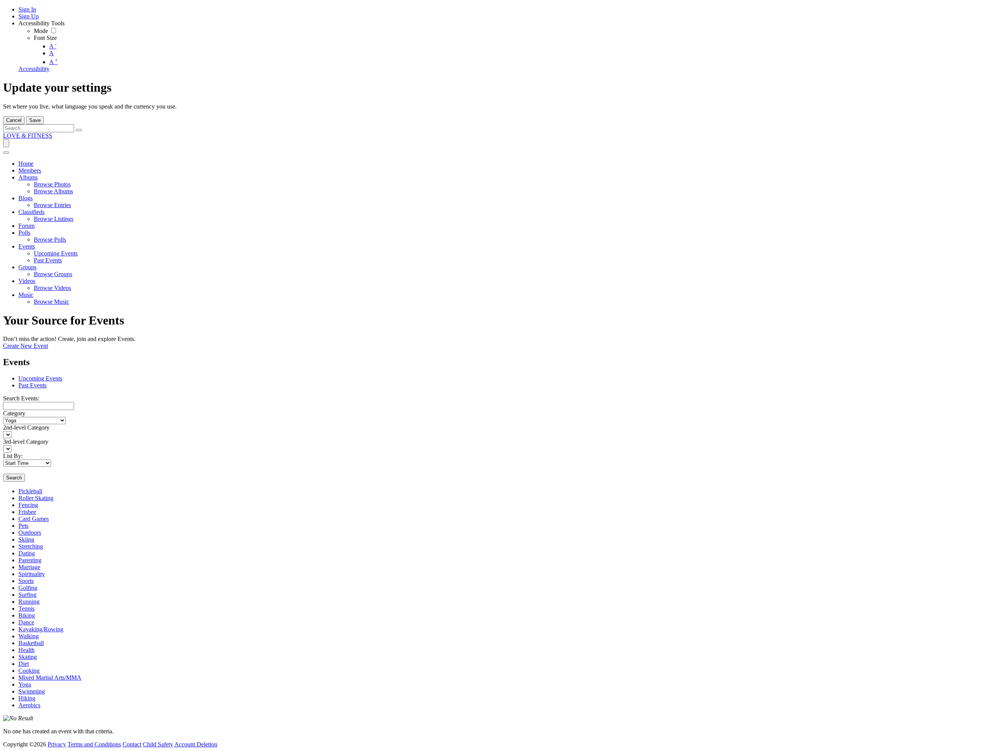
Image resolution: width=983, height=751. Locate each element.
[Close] (6, 153)
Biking (26, 615)
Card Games (33, 518)
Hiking (26, 698)
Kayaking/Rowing (40, 629)
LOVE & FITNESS (27, 135)
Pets (23, 525)
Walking (28, 636)
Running (29, 601)
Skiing (26, 539)
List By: (13, 456)
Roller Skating (35, 498)
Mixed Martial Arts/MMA (49, 677)
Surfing (27, 594)
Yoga (24, 684)
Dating (26, 553)
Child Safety (158, 744)
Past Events (32, 385)
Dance (26, 622)
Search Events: (21, 398)
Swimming (31, 691)
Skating (27, 657)
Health (26, 650)
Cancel (14, 120)
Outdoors (29, 532)
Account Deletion (195, 744)
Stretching (30, 546)
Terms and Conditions (94, 744)
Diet (23, 663)
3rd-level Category (25, 441)
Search (14, 478)
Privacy (57, 744)
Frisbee (27, 512)
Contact (131, 744)
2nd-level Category (26, 427)
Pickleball (30, 491)
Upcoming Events (40, 378)
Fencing (28, 505)
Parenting (29, 560)
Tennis (26, 608)
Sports (26, 581)
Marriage (29, 567)
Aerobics (29, 705)
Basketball (31, 643)
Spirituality (31, 574)
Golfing (27, 588)
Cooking (29, 670)
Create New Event (25, 346)
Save (35, 120)
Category (14, 413)
